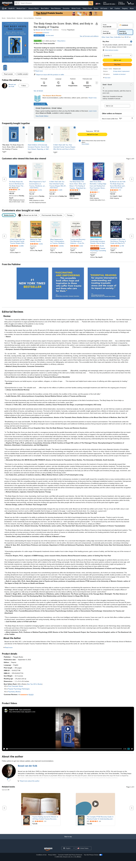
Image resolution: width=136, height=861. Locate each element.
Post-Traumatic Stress (15, 686)
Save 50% (37, 41)
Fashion (117, 8)
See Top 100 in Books (34, 684)
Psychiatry (38, 18)
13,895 (21, 246)
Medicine (19, 18)
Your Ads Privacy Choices (91, 855)
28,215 (101, 246)
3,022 (81, 246)
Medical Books (11, 18)
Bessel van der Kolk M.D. (44, 30)
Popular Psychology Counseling (98, 249)
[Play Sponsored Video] (95, 804)
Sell (111, 8)
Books (96, 8)
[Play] (3, 749)
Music (132, 8)
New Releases (56, 8)
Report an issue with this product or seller (50, 74)
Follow (23, 85)
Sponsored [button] (5, 789)
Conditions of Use (41, 855)
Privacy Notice (52, 855)
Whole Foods (76, 8)
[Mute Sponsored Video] (58, 813)
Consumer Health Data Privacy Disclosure (70, 855)
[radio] (109, 25)
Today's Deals (87, 8)
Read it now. (93, 98)
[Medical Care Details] (26, 8)
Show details (85, 144)
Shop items (61, 41)
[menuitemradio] (128, 749)
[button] (4, 8)
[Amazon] (7, 3)
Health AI (11, 8)
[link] (39, 134)
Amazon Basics (33, 8)
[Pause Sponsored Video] (58, 809)
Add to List (109, 106)
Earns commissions (25, 709)
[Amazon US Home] (48, 849)
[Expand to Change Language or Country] (74, 848)
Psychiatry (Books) (14, 691)
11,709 (121, 246)
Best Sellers (45, 8)
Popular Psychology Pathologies (19, 689)
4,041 (41, 244)
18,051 (61, 246)
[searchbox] (54, 3)
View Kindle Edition (42, 116)
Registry (125, 8)
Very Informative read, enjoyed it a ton (22, 712)
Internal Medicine (29, 18)
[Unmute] (132, 749)
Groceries (66, 8)
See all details (38, 91)
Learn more (93, 111)
